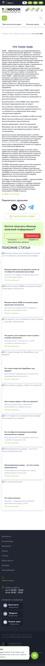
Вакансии (6, 546)
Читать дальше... (12, 280)
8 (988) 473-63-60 (10, 194)
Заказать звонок (8, 580)
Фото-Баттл (7, 560)
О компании (7, 541)
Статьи (5, 555)
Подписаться (13, 607)
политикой (23, 239)
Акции (5, 551)
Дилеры (5, 565)
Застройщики (8, 570)
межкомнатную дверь (11, 142)
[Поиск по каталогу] (40, 18)
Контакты (6, 536)
